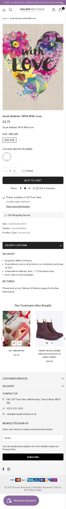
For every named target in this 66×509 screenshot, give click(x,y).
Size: (10, 134)
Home (5, 18)
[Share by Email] (34, 188)
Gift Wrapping (16, 350)
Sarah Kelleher (19, 228)
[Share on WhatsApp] (29, 188)
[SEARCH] (10, 10)
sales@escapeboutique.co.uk (21, 414)
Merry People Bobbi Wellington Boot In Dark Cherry (49, 353)
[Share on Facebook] (20, 188)
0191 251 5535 (15, 408)
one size (9, 140)
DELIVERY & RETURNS (16, 245)
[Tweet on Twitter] (25, 188)
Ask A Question (47, 188)
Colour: (17, 149)
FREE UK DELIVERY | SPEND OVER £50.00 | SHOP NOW (33, 2)
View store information (18, 206)
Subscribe (33, 457)
